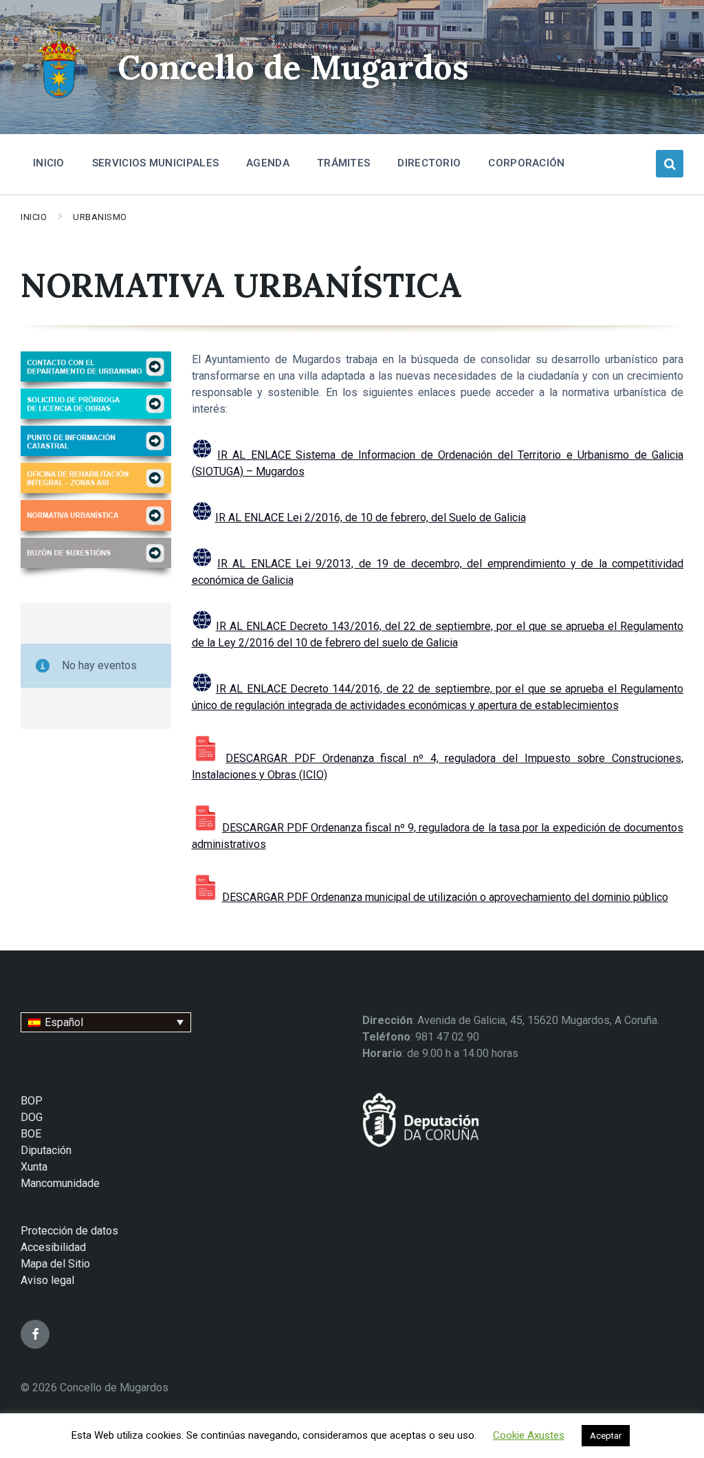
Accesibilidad (53, 1247)
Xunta (34, 1166)
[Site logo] (59, 100)
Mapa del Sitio (55, 1263)
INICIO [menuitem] (49, 163)
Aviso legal (47, 1280)
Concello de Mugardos (293, 67)
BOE (31, 1133)
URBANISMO (100, 217)
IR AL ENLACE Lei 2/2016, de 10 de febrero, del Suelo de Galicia (370, 517)
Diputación (46, 1150)
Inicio (34, 217)
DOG (32, 1117)
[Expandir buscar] (669, 163)
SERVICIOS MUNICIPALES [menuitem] (155, 163)
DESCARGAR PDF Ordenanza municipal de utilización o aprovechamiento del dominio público (445, 897)
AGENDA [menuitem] (267, 163)
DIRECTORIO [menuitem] (429, 163)
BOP (32, 1100)
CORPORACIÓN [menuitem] (526, 163)
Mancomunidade (60, 1183)
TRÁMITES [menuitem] (343, 163)
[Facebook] (35, 1334)
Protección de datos (69, 1230)
